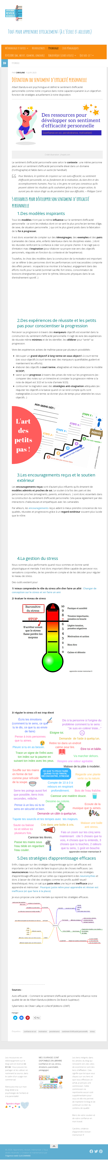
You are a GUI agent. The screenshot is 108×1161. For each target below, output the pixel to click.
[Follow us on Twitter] (96, 1151)
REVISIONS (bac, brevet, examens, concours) (25, 55)
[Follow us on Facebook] (91, 1151)
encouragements (38, 508)
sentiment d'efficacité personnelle (75, 1031)
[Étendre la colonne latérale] (4, 63)
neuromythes (87, 876)
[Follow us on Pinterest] (101, 1151)
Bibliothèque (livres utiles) (61, 55)
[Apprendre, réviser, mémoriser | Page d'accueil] (13, 13)
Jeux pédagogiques (70, 48)
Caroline (20, 72)
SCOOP (20, 371)
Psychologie (53, 48)
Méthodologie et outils (15, 48)
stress (92, 1031)
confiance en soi (30, 1031)
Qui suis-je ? (85, 55)
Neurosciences (38, 48)
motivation (43, 1031)
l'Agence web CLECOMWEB (18, 1155)
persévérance (54, 1031)
